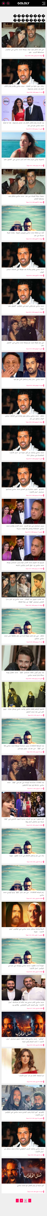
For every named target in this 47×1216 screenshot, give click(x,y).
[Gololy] (24, 3)
